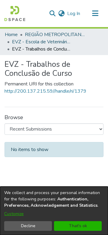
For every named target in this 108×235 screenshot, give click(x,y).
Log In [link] (74, 13)
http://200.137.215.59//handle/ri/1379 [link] (45, 91)
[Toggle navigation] (95, 13)
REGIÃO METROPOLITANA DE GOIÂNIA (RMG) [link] (55, 34)
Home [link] (11, 34)
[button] (14, 13)
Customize (14, 214)
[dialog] (54, 211)
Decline (28, 226)
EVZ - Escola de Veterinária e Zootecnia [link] (42, 42)
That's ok (78, 226)
